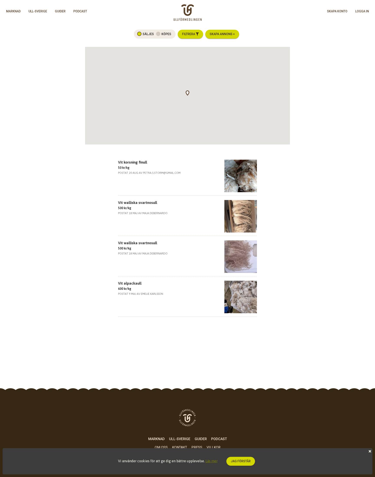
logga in (362, 11)
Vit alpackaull (129, 283)
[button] (189, 95)
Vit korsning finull (132, 162)
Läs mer (212, 461)
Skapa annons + (222, 34)
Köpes (166, 34)
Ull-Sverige (37, 11)
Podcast (80, 11)
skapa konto (337, 11)
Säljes (148, 34)
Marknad (13, 11)
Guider (60, 11)
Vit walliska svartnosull (137, 202)
